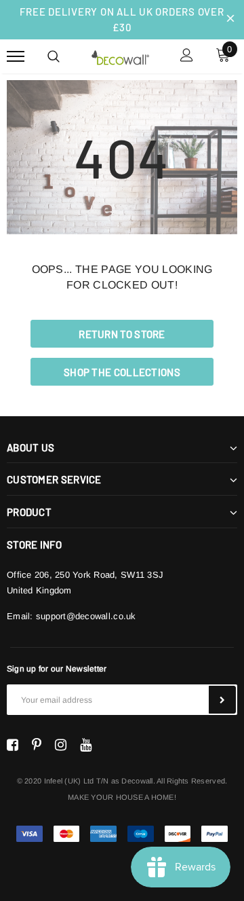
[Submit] (222, 700)
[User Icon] (186, 57)
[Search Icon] (53, 56)
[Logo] (120, 56)
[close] (230, 19)
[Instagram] (60, 745)
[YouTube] (86, 745)
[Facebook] (12, 745)
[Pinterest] (36, 745)
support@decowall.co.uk (86, 616)
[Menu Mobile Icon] (15, 56)
